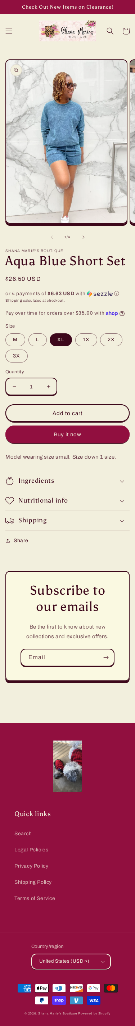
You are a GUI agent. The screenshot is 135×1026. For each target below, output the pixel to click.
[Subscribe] (106, 657)
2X (111, 339)
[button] (9, 31)
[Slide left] (52, 237)
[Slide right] (83, 237)
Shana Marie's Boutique (57, 1013)
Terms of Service (34, 898)
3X (16, 356)
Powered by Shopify (94, 1013)
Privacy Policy (31, 866)
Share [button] (21, 540)
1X (86, 339)
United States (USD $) (64, 961)
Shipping (13, 300)
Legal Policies (31, 849)
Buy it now (67, 434)
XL (60, 339)
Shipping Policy (33, 882)
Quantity (14, 371)
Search (23, 833)
